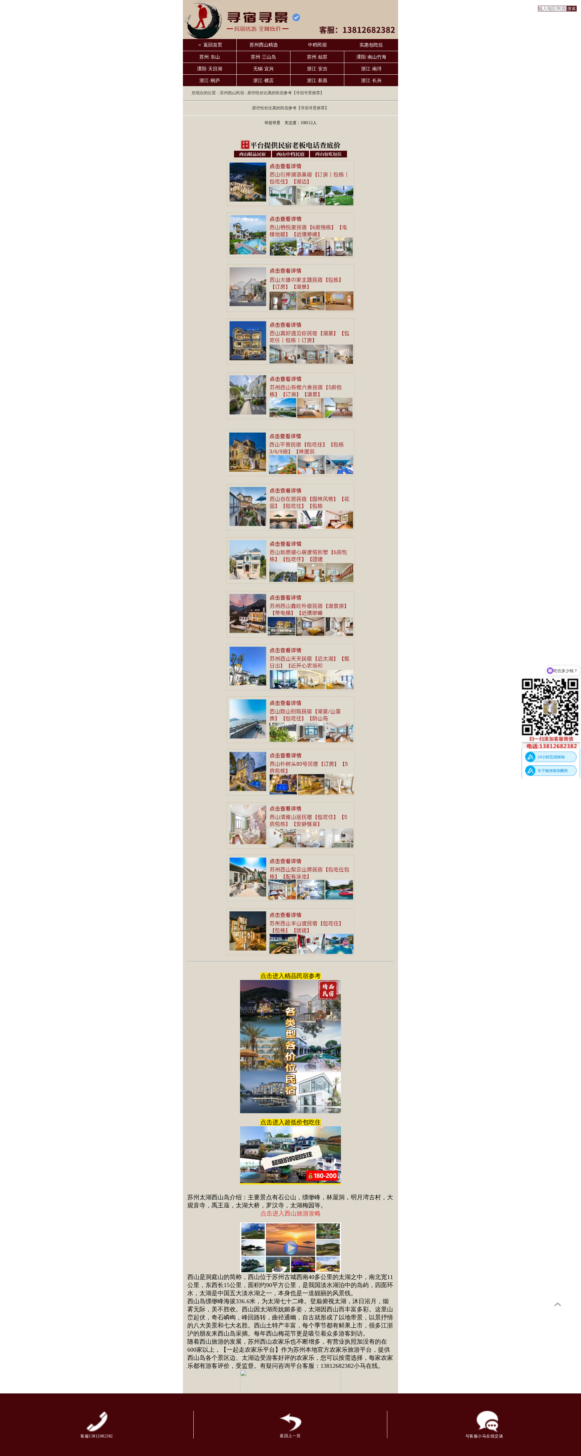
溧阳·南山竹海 (371, 57)
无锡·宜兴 (263, 68)
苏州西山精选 (263, 44)
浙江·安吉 (317, 68)
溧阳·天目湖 (209, 68)
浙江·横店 (263, 80)
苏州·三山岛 (263, 57)
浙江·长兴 (371, 80)
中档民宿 (317, 44)
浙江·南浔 (371, 68)
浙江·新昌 (317, 80)
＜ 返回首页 (209, 44)
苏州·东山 (209, 57)
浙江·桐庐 (209, 80)
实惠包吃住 (371, 44)
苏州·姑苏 (317, 57)
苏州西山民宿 (232, 92)
